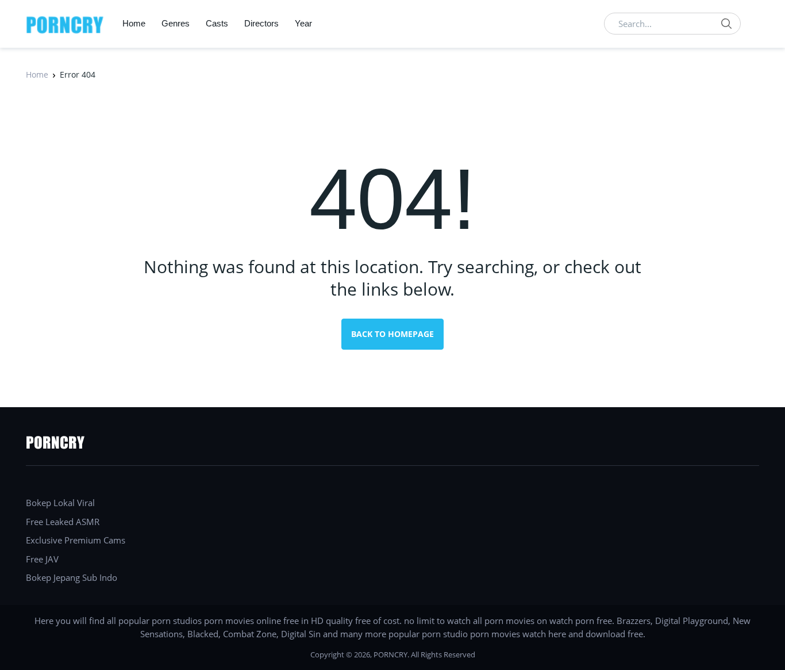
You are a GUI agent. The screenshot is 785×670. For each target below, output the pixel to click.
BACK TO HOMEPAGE (392, 333)
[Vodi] (65, 23)
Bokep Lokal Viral (60, 502)
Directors (261, 23)
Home (133, 23)
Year (303, 23)
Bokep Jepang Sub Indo (71, 577)
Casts (217, 23)
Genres (175, 23)
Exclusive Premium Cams (75, 540)
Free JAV (42, 559)
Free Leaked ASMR (62, 521)
